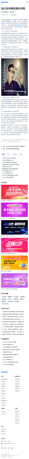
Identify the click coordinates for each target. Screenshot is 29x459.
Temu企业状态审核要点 (8, 177)
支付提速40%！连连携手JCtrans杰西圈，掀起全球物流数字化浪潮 (13, 324)
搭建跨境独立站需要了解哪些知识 (10, 169)
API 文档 (3, 413)
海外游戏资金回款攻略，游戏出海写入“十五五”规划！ (13, 319)
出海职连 (3, 405)
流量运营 (4, 301)
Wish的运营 (10, 301)
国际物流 (17, 388)
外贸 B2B (17, 381)
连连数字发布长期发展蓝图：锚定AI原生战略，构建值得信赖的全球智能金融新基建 (13, 311)
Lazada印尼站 (5, 303)
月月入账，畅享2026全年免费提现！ (9, 289)
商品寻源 (3, 398)
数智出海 (17, 411)
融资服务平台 (4, 400)
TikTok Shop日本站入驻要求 (9, 158)
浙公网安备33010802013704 (7, 457)
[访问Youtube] (12, 448)
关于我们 (3, 429)
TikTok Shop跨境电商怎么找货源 (10, 175)
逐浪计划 (17, 413)
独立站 (3, 23)
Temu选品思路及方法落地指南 (9, 162)
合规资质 (3, 431)
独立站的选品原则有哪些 (12, 149)
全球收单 (3, 384)
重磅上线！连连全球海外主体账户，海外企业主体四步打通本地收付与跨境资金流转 (13, 316)
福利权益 (17, 420)
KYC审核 (4, 296)
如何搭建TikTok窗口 (7, 166)
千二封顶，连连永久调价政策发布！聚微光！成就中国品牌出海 (13, 329)
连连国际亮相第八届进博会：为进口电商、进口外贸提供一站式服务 (13, 331)
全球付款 (3, 381)
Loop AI (3, 395)
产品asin (10, 299)
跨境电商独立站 (18, 25)
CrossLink (3, 403)
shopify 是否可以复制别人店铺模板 (15, 146)
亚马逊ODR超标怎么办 (7, 160)
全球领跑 (3, 391)
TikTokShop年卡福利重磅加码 (8, 218)
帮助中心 (17, 423)
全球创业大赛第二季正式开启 (8, 236)
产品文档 (3, 411)
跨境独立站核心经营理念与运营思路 (10, 164)
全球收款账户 (4, 379)
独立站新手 (12, 12)
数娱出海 (17, 391)
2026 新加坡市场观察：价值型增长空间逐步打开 (13, 326)
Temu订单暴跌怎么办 (7, 173)
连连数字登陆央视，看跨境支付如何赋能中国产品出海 (13, 334)
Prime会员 (16, 296)
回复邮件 (22, 296)
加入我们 (3, 434)
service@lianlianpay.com (9, 443)
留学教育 (17, 384)
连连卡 (2, 388)
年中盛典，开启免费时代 (7, 200)
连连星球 (3, 386)
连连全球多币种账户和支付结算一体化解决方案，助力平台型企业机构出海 (13, 314)
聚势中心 (17, 416)
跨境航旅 (17, 386)
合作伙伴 (17, 418)
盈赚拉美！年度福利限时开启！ (8, 253)
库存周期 (16, 299)
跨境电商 (15, 19)
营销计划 (22, 299)
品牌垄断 (10, 296)
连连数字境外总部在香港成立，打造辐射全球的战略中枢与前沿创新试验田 (13, 321)
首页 (4, 2)
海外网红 (17, 301)
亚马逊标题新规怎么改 (7, 171)
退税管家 (3, 393)
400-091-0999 (6, 441)
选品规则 (4, 299)
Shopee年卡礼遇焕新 (6, 271)
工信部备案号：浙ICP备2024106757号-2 (9, 455)
